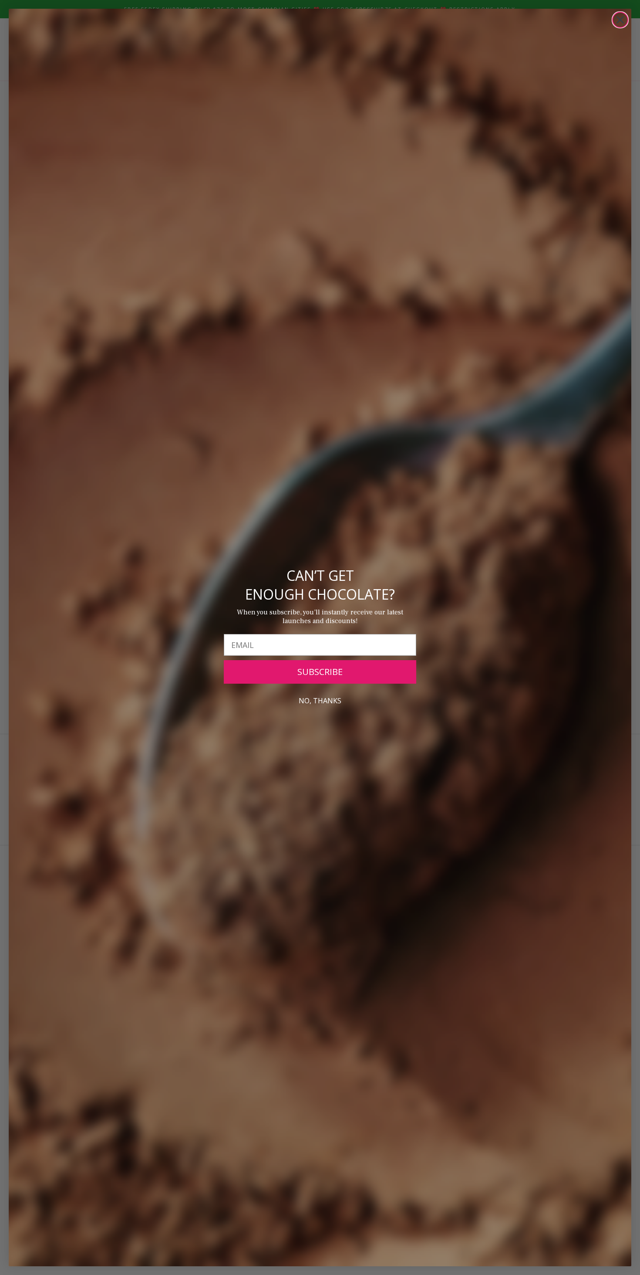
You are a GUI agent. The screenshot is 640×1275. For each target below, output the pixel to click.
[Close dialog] (620, 19)
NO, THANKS (320, 700)
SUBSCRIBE (320, 672)
